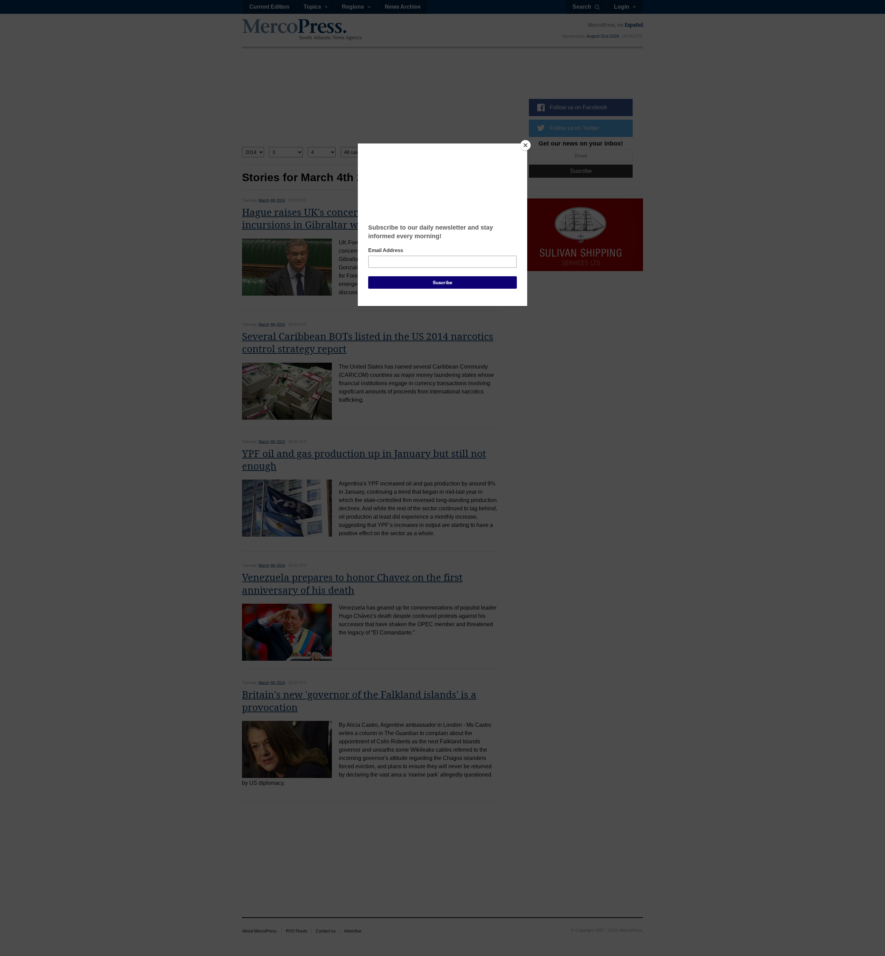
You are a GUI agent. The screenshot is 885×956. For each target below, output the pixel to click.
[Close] (525, 145)
